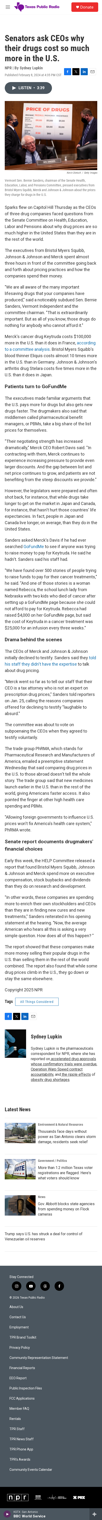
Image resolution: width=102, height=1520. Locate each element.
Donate (86, 7)
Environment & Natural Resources (60, 1124)
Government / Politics (52, 1161)
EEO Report (18, 1378)
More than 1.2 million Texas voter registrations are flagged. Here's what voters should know (65, 1172)
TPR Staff (17, 1429)
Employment (19, 1327)
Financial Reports (22, 1368)
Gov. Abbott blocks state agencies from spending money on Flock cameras (66, 1209)
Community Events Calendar (30, 1470)
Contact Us (17, 1317)
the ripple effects (76, 1074)
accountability (42, 1074)
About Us (16, 1307)
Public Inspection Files (25, 1388)
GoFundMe (33, 546)
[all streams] (95, 1514)
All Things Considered (37, 1002)
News (41, 1197)
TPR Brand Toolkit (22, 1337)
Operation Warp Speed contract (57, 1069)
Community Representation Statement (38, 1358)
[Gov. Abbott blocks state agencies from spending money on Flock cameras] (20, 1205)
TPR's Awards (19, 1459)
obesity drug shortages (50, 1079)
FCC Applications (22, 1398)
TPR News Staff (21, 1439)
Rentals (15, 1419)
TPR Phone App (21, 1449)
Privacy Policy (19, 1347)
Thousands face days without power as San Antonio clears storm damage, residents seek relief (67, 1136)
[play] (7, 1514)
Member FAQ (19, 1408)
